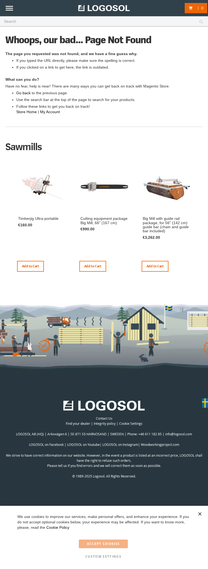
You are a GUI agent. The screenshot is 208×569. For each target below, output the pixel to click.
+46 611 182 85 (150, 434)
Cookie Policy (57, 527)
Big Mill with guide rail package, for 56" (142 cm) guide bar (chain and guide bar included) (166, 224)
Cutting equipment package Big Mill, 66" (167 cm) (104, 220)
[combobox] (104, 21)
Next (201, 222)
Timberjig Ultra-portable (38, 218)
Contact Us (104, 418)
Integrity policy (105, 423)
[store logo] (104, 8)
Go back (23, 93)
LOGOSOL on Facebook (46, 444)
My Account (50, 112)
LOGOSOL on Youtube (83, 444)
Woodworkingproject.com (160, 444)
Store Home (26, 112)
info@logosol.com (178, 434)
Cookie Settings (130, 423)
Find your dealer (78, 423)
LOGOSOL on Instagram (120, 444)
